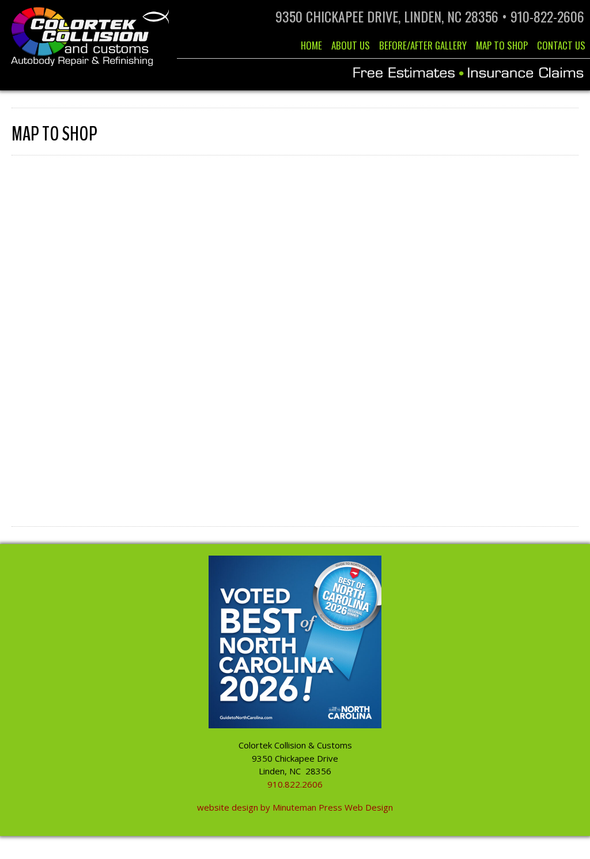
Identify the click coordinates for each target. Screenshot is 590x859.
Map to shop (502, 45)
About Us (350, 45)
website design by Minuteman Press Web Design (295, 807)
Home (311, 45)
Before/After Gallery (423, 45)
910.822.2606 (295, 784)
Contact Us (561, 45)
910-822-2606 (547, 16)
